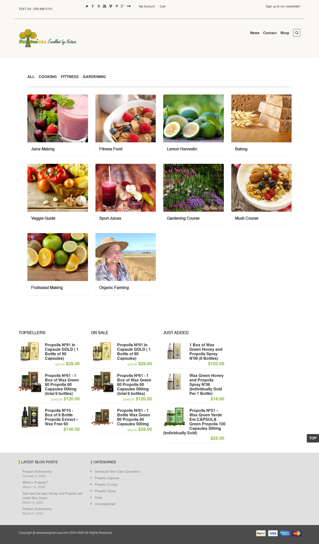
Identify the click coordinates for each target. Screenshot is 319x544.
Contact (270, 32)
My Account (147, 6)
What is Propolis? (35, 482)
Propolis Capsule (107, 477)
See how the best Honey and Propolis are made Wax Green (52, 495)
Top (313, 438)
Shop (284, 32)
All (31, 76)
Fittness (70, 76)
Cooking (48, 76)
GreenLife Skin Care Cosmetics (117, 471)
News (254, 32)
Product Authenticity (37, 471)
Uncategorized (105, 503)
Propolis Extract (106, 484)
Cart (162, 6)
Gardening (94, 76)
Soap (98, 497)
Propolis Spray (105, 490)
